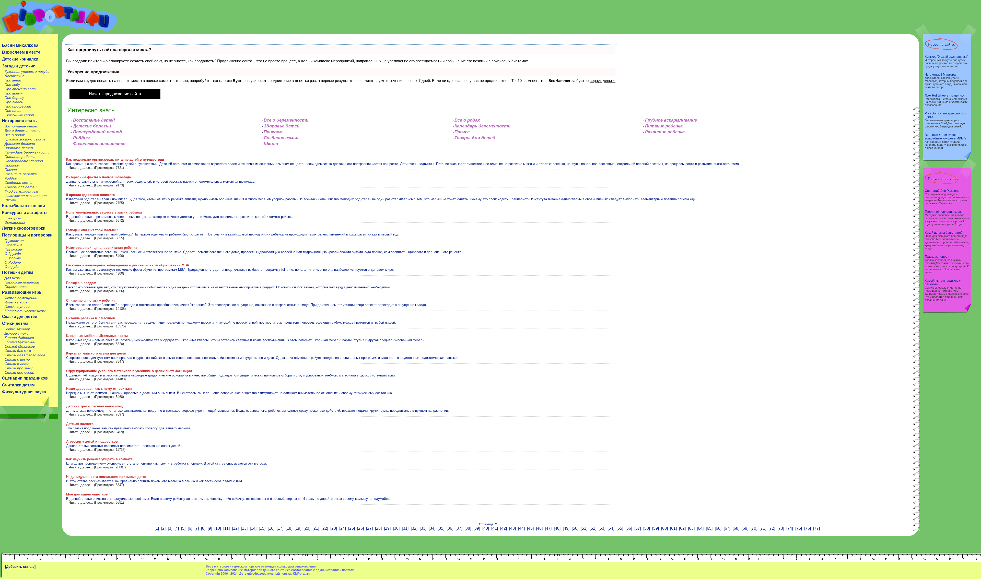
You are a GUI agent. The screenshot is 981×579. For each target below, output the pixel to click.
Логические (15, 76)
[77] (816, 528)
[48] (557, 528)
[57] (637, 528)
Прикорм (12, 165)
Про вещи (13, 80)
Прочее (11, 170)
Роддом (11, 178)
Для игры (12, 278)
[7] (196, 528)
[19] (298, 528)
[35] (441, 528)
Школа (10, 200)
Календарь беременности (27, 152)
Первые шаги (16, 287)
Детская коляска (80, 424)
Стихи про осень (19, 372)
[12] (235, 528)
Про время (13, 93)
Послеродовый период (24, 161)
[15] (262, 528)
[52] (593, 528)
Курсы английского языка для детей (96, 353)
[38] (467, 528)
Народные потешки (22, 282)
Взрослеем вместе (21, 52)
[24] (342, 528)
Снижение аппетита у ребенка (90, 300)
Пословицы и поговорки (27, 235)
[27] (369, 528)
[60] (664, 528)
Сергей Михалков (20, 346)
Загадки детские (18, 66)
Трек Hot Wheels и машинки (944, 95)
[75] (798, 528)
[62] (682, 528)
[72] (771, 528)
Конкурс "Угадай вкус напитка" (946, 56)
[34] (432, 528)
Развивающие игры (22, 292)
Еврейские (13, 245)
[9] (210, 528)
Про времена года (20, 89)
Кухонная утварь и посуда (27, 71)
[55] (619, 528)
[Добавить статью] (20, 567)
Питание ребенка (20, 157)
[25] (351, 528)
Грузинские (14, 241)
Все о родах (15, 135)
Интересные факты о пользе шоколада (98, 177)
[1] (157, 528)
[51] (584, 528)
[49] (566, 528)
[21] (315, 528)
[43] (512, 528)
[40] (485, 528)
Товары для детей (21, 187)
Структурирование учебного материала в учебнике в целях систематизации (129, 371)
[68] (736, 528)
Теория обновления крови (944, 212)
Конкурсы (13, 218)
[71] (763, 528)
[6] (190, 528)
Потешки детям (17, 272)
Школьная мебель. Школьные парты (97, 336)
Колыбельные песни (23, 206)
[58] (646, 528)
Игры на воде (16, 302)
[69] (745, 528)
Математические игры (25, 311)
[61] (673, 528)
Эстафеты (15, 222)
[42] (503, 528)
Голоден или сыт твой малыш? (92, 230)
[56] (628, 528)
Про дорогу (14, 98)
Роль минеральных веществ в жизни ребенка (104, 212)
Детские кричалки (20, 59)
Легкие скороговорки (23, 228)
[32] (414, 528)
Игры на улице (17, 306)
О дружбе (13, 254)
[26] (360, 528)
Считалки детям (18, 385)
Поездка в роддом (81, 283)
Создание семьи (18, 183)
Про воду (12, 84)
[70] (754, 528)
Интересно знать (19, 121)
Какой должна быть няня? (944, 232)
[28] (378, 528)
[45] (530, 528)
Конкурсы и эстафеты (25, 212)
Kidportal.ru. (58, 17)
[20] (306, 528)
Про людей (14, 102)
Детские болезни (20, 143)
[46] (539, 528)
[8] (203, 528)
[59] (655, 528)
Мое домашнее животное (87, 494)
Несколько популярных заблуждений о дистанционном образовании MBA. (128, 265)
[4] (176, 528)
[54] (611, 528)
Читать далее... (81, 168)
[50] (575, 528)
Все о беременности (23, 130)
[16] (271, 528)
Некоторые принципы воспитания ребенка (101, 248)
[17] (280, 528)
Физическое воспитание (26, 196)
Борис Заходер (17, 329)
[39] (476, 528)
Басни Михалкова (20, 45)
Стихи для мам (18, 351)
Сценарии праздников (25, 378)
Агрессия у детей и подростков (92, 441)
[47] (548, 528)
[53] (602, 528)
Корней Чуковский (20, 342)
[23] (333, 528)
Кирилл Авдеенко (19, 338)
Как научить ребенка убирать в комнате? (100, 459)
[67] (727, 528)
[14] (253, 528)
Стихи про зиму (18, 368)
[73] (780, 528)
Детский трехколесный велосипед (94, 406)
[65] (709, 528)
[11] (226, 528)
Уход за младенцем (21, 191)
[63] (691, 528)
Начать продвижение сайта (115, 94)
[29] (387, 528)
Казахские (13, 249)
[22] (324, 528)
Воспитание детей (21, 126)
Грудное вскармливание (25, 139)
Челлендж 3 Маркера (940, 74)
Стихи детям (15, 323)
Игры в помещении (21, 298)
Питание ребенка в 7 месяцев (90, 318)
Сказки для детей (19, 316)
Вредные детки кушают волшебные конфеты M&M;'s (945, 136)
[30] (396, 528)
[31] (405, 528)
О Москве (13, 258)
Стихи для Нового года (25, 355)
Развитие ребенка (21, 174)
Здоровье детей (19, 148)
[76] (807, 528)
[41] (494, 528)
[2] (163, 528)
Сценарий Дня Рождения (943, 191)
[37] (459, 528)
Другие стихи (17, 333)
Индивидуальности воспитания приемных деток (106, 477)
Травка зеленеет (937, 256)
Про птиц (13, 111)
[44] (521, 528)
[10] (217, 528)
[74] (789, 528)
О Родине (13, 262)
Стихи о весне (17, 359)
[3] (170, 528)
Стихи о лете (17, 364)
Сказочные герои (19, 115)
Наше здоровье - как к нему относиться (99, 389)
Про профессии (18, 106)
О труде (12, 267)
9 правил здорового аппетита (90, 195)
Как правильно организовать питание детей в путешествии (115, 159)
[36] (450, 528)
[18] (289, 528)
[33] (423, 528)
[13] (244, 528)
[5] (183, 528)
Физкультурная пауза (24, 392)
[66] (718, 528)
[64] (700, 528)
